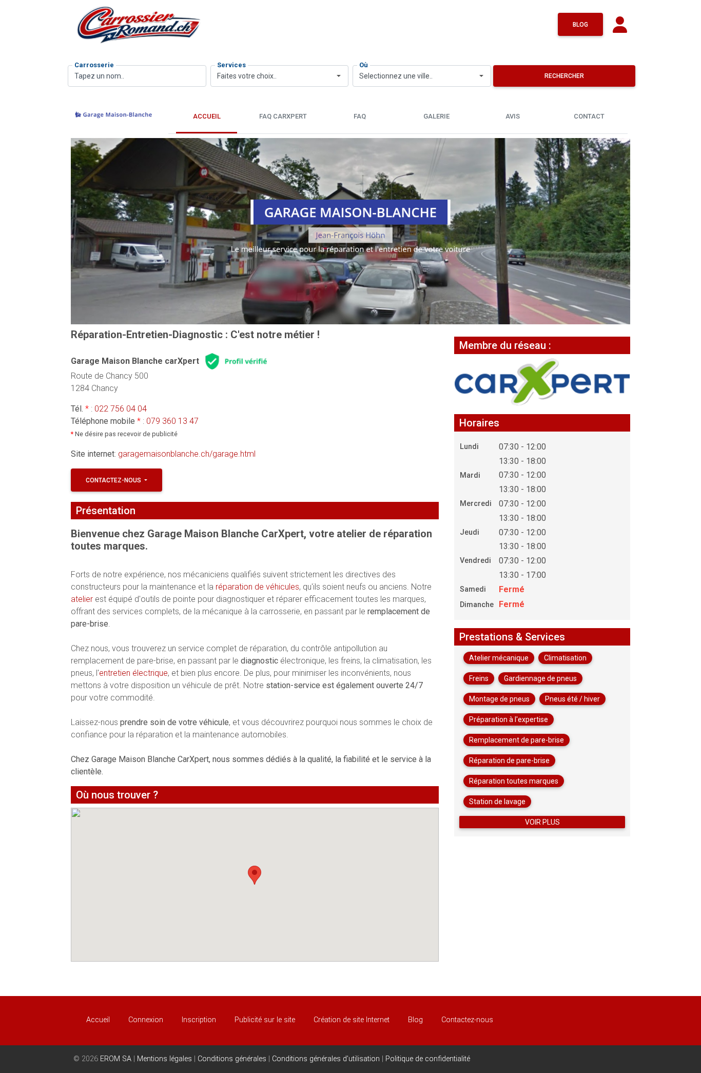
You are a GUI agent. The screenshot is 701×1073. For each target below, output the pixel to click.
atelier (83, 599)
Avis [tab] (512, 116)
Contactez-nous (114, 480)
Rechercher (564, 76)
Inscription (199, 1020)
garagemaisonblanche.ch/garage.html (187, 454)
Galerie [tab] (436, 116)
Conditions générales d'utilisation (326, 1059)
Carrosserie (94, 65)
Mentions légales (164, 1059)
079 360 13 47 (172, 421)
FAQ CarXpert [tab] (283, 116)
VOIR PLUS (542, 822)
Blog (580, 24)
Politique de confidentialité (427, 1059)
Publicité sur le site (265, 1020)
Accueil (98, 1020)
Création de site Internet (352, 1020)
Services (231, 65)
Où (363, 65)
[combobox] (279, 76)
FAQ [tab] (360, 116)
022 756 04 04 (120, 409)
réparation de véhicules (257, 587)
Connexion (145, 1020)
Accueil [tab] (207, 116)
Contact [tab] (589, 116)
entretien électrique (133, 673)
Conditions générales (232, 1059)
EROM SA (115, 1059)
